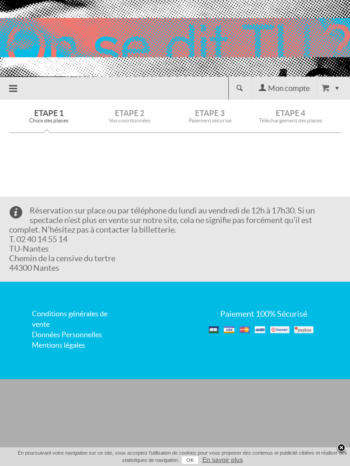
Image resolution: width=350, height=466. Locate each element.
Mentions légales (58, 345)
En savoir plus (222, 459)
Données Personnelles (67, 334)
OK (190, 460)
